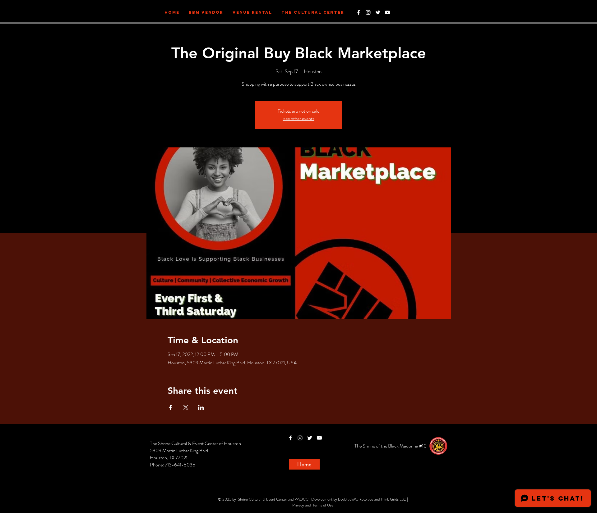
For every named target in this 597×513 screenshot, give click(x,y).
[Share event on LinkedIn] (201, 407)
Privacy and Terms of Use (312, 505)
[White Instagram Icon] (368, 12)
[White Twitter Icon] (378, 12)
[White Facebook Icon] (358, 12)
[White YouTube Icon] (387, 12)
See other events (298, 118)
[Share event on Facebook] (171, 407)
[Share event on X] (186, 407)
